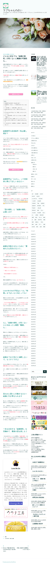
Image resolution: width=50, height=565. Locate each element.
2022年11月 (33, 285)
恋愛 (32, 162)
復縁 (34, 166)
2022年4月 (33, 302)
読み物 (33, 226)
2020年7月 (33, 353)
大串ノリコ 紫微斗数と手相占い (38, 449)
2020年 (41, 193)
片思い (34, 169)
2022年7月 (33, 295)
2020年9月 (33, 348)
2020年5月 (33, 358)
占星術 (32, 160)
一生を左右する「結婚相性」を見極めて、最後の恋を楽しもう (16, 124)
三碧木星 (33, 203)
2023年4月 (33, 273)
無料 (33, 222)
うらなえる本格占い (35, 447)
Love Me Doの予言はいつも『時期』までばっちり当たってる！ (15, 113)
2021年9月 (33, 319)
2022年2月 (33, 307)
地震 (33, 217)
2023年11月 (33, 256)
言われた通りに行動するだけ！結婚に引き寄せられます (16, 121)
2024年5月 (33, 248)
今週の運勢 (33, 152)
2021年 (33, 196)
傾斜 (38, 210)
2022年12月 (33, 282)
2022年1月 (33, 309)
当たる (40, 217)
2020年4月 (33, 360)
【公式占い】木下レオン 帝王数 (37, 441)
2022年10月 (33, 287)
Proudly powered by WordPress (9, 562)
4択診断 (36, 193)
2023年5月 (33, 270)
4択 (32, 193)
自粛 (44, 224)
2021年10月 (33, 316)
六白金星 (39, 212)
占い (33, 215)
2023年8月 (33, 263)
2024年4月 (33, 251)
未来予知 (40, 219)
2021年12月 (33, 312)
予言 (32, 143)
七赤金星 (39, 201)
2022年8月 (33, 292)
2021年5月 (33, 329)
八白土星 (33, 212)
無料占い (33, 174)
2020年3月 (33, 363)
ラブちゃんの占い (12, 10)
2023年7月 (33, 265)
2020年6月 (33, 355)
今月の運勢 (33, 150)
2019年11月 (33, 365)
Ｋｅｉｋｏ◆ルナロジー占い (37, 439)
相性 (11, 538)
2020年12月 (33, 341)
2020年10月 (33, 346)
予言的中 (33, 208)
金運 (32, 183)
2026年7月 (33, 234)
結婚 (5, 536)
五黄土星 (33, 210)
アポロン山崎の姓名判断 (36, 450)
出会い (32, 157)
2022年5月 (33, 299)
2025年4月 (33, 239)
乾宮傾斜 (39, 205)
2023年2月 (33, 278)
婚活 (36, 217)
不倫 (34, 164)
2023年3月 (33, 275)
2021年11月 (33, 314)
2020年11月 (33, 343)
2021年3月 (33, 334)
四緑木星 (41, 215)
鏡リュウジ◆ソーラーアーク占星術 (38, 440)
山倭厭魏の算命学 (34, 452)
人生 (32, 145)
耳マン (32, 179)
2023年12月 (33, 253)
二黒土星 (39, 208)
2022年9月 (33, 290)
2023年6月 (33, 268)
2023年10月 (33, 258)
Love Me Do (12, 54)
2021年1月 (33, 338)
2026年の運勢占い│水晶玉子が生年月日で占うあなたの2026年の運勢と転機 (39, 467)
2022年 (38, 196)
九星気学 (33, 140)
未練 (44, 219)
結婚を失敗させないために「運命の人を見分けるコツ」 (15, 110)
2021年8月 (33, 321)
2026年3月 (33, 236)
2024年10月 (33, 241)
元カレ (42, 210)
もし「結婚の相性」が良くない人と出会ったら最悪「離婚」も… (15, 116)
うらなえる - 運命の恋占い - (37, 446)
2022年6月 (33, 297)
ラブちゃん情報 (34, 138)
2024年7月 (33, 244)
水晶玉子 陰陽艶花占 (35, 437)
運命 (32, 181)
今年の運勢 (33, 147)
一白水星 (33, 201)
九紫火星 (33, 205)
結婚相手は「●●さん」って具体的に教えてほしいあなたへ (16, 105)
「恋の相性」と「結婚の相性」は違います (13, 107)
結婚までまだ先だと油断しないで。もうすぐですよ (15, 118)
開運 (32, 186)
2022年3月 (33, 304)
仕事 (32, 155)
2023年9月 (33, 261)
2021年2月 (33, 336)
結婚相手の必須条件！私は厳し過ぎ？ (12, 103)
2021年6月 (33, 326)
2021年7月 (33, 324)
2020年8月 (33, 351)
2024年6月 (33, 246)
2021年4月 (33, 331)
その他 (32, 135)
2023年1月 (33, 280)
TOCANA (40, 198)
